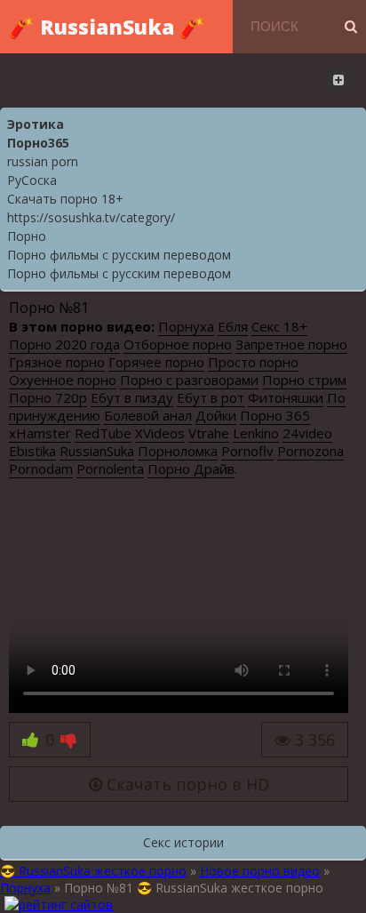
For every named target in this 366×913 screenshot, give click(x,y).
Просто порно (253, 362)
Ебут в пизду (132, 397)
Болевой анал (148, 415)
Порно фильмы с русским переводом (119, 254)
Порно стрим (304, 379)
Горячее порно (156, 362)
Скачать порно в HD (185, 784)
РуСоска (32, 180)
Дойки (215, 415)
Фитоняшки (285, 397)
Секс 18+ (279, 326)
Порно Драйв (191, 468)
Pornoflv (247, 451)
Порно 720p (48, 397)
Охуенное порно (62, 379)
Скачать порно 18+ (65, 198)
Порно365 (38, 142)
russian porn (42, 161)
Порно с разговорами (189, 379)
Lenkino (256, 433)
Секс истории (183, 842)
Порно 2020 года (64, 344)
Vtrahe (208, 433)
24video (307, 433)
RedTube (103, 433)
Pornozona (310, 451)
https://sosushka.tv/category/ (91, 217)
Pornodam (41, 468)
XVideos (160, 433)
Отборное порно (177, 344)
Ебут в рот (210, 397)
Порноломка (178, 451)
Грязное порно (57, 362)
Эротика (35, 124)
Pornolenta (110, 468)
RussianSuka (97, 451)
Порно (26, 236)
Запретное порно (291, 344)
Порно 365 (275, 415)
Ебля (233, 326)
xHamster (40, 433)
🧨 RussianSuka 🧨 (107, 26)
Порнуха (186, 326)
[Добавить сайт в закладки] (338, 79)
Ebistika (32, 451)
